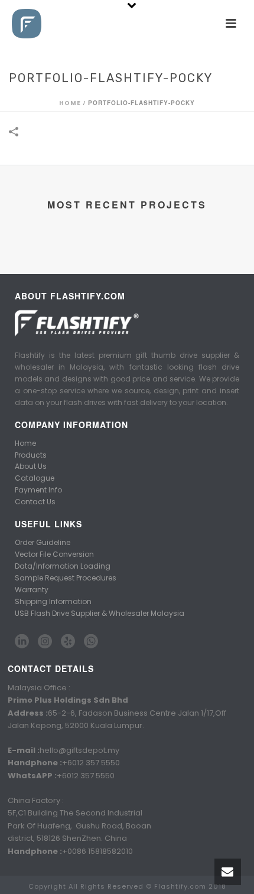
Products (31, 455)
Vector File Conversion (54, 554)
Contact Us (35, 502)
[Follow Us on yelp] (68, 642)
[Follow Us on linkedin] (22, 642)
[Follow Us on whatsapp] (91, 642)
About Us (31, 466)
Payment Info (38, 490)
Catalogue (34, 478)
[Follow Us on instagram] (45, 642)
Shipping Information (53, 601)
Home (70, 103)
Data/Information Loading (62, 566)
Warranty (31, 590)
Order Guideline (42, 542)
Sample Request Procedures (65, 578)
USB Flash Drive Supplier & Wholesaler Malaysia (99, 613)
